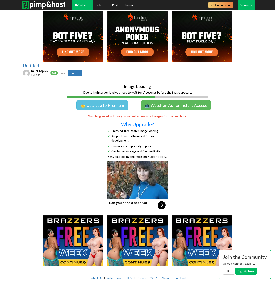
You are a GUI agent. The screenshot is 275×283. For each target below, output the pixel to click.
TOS (129, 278)
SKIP (229, 271)
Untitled (31, 65)
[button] (63, 73)
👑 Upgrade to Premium (102, 105)
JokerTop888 (40, 71)
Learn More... (158, 156)
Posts (116, 5)
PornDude (180, 278)
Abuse (165, 278)
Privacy (141, 278)
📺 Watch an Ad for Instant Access (176, 105)
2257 (153, 278)
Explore (100, 5)
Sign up (245, 5)
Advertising (114, 278)
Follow (75, 73)
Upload (83, 5)
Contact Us (95, 278)
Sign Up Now (246, 271)
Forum (129, 5)
